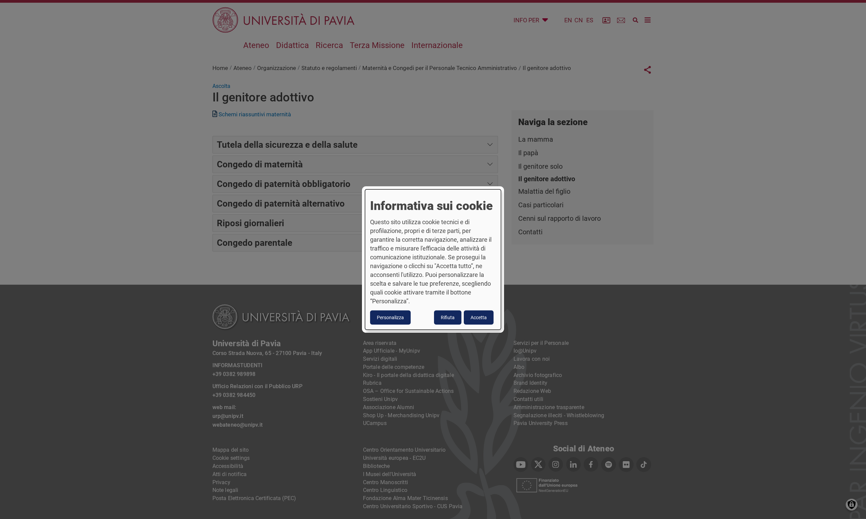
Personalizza (390, 317)
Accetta (479, 317)
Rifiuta (448, 317)
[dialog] (433, 260)
